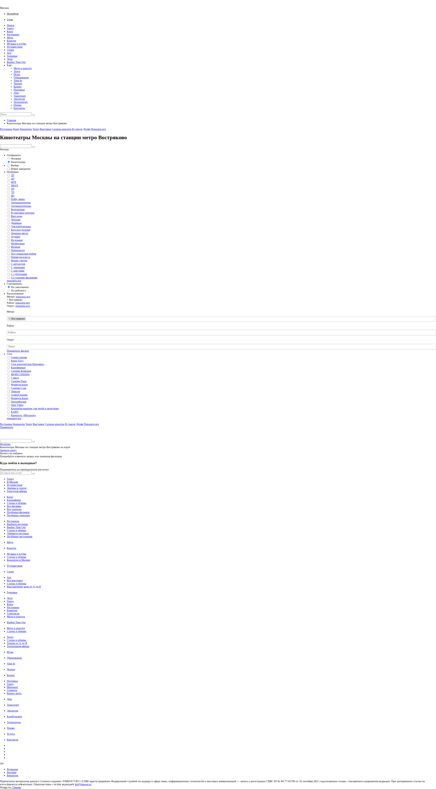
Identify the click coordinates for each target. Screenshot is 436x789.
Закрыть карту (8, 450)
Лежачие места (19, 233)
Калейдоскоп (14, 716)
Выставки (45, 129)
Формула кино (19, 384)
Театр (17, 71)
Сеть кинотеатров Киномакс (27, 364)
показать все (14, 280)
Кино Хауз (17, 360)
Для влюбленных (21, 226)
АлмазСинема (19, 394)
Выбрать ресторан (17, 524)
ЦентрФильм (18, 401)
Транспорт (20, 95)
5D (12, 188)
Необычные (18, 243)
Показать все (98, 129)
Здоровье (12, 56)
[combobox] (221, 318)
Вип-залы (16, 216)
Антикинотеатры (21, 206)
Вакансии (12, 775)
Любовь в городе (17, 488)
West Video (17, 405)
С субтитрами (19, 274)
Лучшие (15, 236)
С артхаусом (18, 263)
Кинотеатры (18, 162)
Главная (11, 120)
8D (12, 195)
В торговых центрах (23, 212)
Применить (6, 427)
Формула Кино (19, 398)
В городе (77, 129)
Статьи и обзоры (16, 503)
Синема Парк (19, 381)
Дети (10, 59)
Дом (16, 92)
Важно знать (14, 693)
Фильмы (16, 158)
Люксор (15, 391)
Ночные (15, 246)
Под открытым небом (23, 253)
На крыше (17, 240)
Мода (10, 37)
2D (12, 175)
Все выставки (15, 580)
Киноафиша (14, 500)
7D (12, 192)
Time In (18, 80)
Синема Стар (18, 388)
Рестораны (13, 34)
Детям (86, 129)
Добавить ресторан (18, 533)
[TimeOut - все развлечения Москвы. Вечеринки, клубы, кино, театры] (7, 4)
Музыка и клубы (16, 43)
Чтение (18, 83)
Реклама (11, 772)
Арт (9, 52)
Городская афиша (17, 491)
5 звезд (15, 377)
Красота (11, 40)
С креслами (17, 270)
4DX (13, 182)
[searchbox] (28, 318)
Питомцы (19, 89)
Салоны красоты (61, 129)
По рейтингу (18, 290)
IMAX (14, 185)
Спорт (10, 49)
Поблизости (18, 250)
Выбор (15, 165)
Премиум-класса (20, 257)
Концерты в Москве (18, 560)
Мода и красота (23, 68)
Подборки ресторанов (19, 536)
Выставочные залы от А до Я (24, 586)
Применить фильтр (18, 350)
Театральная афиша (18, 646)
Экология (19, 98)
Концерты (26, 129)
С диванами (18, 267)
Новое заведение (20, 168)
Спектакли (13, 613)
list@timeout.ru (83, 784)
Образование (21, 77)
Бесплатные (18, 209)
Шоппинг (12, 687)
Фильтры (5, 444)
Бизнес (18, 86)
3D (12, 178)
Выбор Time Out (16, 62)
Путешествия (14, 46)
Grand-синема (19, 357)
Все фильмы (14, 506)
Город (10, 28)
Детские (15, 219)
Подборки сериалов (18, 515)
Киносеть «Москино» (23, 415)
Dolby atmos (18, 199)
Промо (17, 105)
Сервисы (12, 690)
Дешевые (16, 223)
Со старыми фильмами (24, 277)
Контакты (19, 108)
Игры (17, 74)
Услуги (11, 733)
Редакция (12, 769)
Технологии (21, 102)
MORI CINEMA (20, 374)
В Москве (12, 481)
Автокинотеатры (21, 202)
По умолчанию (20, 287)
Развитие (12, 610)
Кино (10, 31)
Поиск (10, 25)
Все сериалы (14, 509)
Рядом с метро (19, 260)
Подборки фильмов (18, 512)
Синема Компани (21, 371)
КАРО (14, 411)
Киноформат (18, 367)
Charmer (16, 787)
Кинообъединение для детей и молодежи (35, 408)
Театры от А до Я (17, 643)
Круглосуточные (20, 229)
